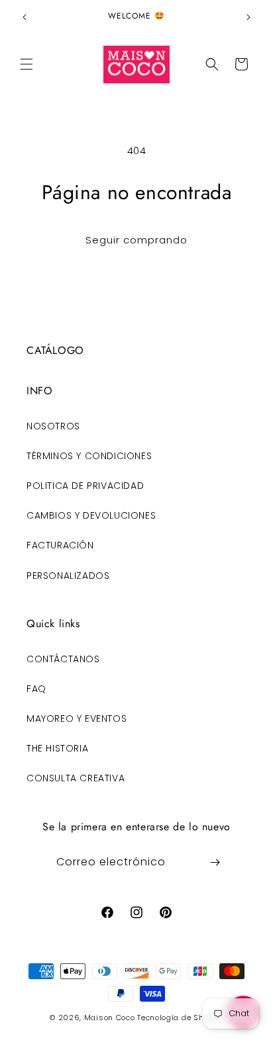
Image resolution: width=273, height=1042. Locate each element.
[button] (26, 64)
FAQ (36, 688)
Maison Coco (109, 1017)
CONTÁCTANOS (63, 659)
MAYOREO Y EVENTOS (77, 718)
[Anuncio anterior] (24, 17)
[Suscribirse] (215, 862)
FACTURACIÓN (60, 545)
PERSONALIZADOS (68, 575)
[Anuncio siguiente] (248, 17)
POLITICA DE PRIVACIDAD (85, 485)
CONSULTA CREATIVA (76, 778)
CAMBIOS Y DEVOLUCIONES (91, 515)
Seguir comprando (136, 240)
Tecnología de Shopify (180, 1017)
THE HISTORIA (57, 748)
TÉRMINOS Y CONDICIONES (89, 455)
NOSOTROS (53, 426)
